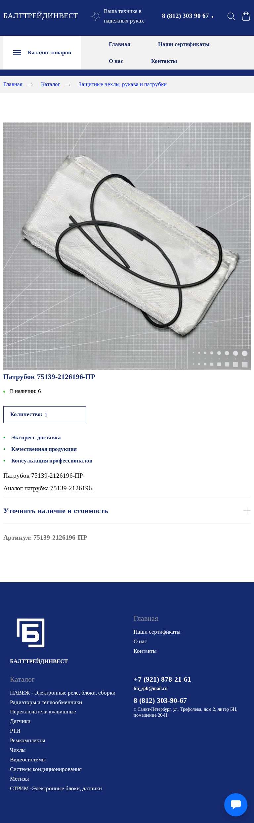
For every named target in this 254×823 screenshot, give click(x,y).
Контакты (164, 61)
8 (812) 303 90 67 (188, 15)
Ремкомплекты (27, 740)
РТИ (15, 731)
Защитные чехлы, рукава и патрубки (123, 84)
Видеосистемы (28, 759)
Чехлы (17, 750)
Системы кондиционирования (46, 769)
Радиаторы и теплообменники (46, 702)
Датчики (20, 721)
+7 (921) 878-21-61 (162, 679)
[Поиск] (231, 16)
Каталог (50, 84)
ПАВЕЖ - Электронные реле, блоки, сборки (62, 693)
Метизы (19, 779)
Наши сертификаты (183, 44)
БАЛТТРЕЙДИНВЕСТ (40, 16)
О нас (116, 61)
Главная (119, 44)
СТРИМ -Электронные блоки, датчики (56, 788)
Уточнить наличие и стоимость (55, 511)
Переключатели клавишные (43, 711)
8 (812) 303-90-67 (160, 700)
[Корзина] (246, 16)
